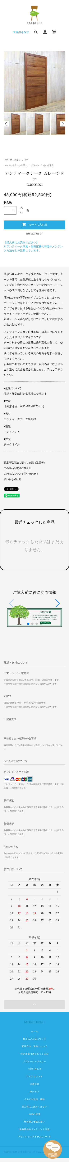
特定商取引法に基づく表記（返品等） (25, 462)
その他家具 (48, 165)
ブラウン (35, 165)
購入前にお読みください (34, 1106)
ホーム (34, 1031)
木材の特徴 (34, 1114)
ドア (26, 160)
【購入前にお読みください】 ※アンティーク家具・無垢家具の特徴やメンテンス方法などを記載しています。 (33, 246)
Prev (6, 123)
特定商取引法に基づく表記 (34, 1054)
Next (62, 123)
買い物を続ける (12, 479)
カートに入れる (38, 224)
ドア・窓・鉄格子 (12, 160)
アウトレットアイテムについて (34, 1136)
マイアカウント (34, 1076)
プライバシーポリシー (34, 1061)
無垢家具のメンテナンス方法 (34, 1129)
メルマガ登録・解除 (34, 1099)
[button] (57, 603)
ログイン (34, 1091)
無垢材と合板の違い (34, 1121)
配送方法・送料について (34, 1046)
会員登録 (34, 1084)
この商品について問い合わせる (21, 473)
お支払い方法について (34, 1039)
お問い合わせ (35, 1069)
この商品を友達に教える (17, 468)
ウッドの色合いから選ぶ (16, 165)
